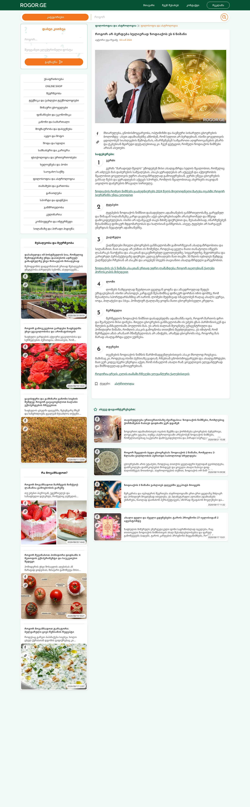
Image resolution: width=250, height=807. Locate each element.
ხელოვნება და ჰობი (54, 164)
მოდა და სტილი (54, 143)
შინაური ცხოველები (54, 107)
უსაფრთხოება (54, 79)
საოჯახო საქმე (54, 171)
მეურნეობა (53, 93)
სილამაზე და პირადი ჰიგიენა (54, 228)
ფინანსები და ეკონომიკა (54, 114)
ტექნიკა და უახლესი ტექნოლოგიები (54, 100)
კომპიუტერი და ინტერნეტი (53, 221)
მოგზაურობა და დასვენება (53, 128)
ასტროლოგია (124, 383)
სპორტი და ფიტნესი (54, 200)
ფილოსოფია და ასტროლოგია (54, 178)
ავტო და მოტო (54, 136)
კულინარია (54, 214)
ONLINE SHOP (53, 86)
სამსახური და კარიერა (54, 150)
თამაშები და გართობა (53, 185)
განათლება (54, 193)
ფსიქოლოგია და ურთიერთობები (54, 157)
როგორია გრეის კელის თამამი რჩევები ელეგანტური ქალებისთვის (142, 374)
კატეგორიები (55, 17)
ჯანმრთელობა (54, 207)
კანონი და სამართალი (54, 121)
